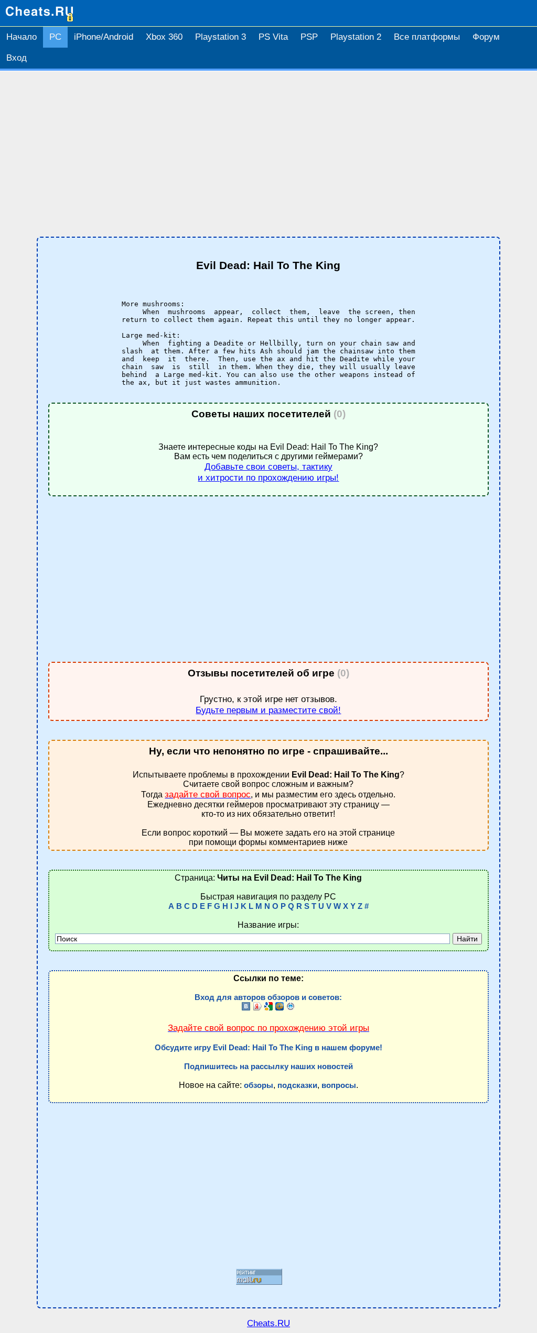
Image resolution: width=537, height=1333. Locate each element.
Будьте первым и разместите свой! (268, 710)
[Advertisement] (268, 154)
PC (55, 37)
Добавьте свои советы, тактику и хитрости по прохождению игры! (268, 472)
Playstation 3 (220, 37)
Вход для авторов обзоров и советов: (268, 997)
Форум (486, 37)
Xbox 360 (164, 37)
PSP (309, 37)
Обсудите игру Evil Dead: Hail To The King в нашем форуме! (268, 1047)
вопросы (338, 1085)
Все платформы (427, 37)
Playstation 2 (355, 37)
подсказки (297, 1085)
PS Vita (273, 37)
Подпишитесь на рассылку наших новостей (268, 1066)
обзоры (258, 1085)
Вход (16, 58)
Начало (21, 37)
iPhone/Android (103, 37)
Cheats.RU (268, 1323)
